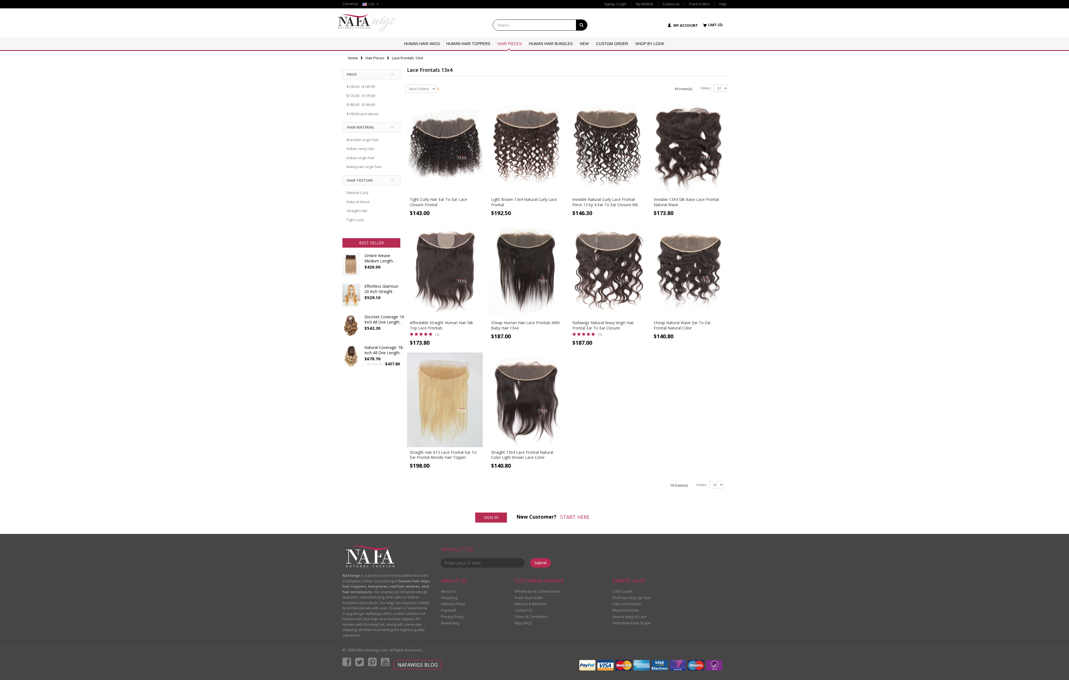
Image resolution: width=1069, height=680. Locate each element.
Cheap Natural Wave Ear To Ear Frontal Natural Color (682, 325)
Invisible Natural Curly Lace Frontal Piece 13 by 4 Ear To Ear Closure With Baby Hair (606, 205)
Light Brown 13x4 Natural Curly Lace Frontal (524, 202)
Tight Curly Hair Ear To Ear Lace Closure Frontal (438, 202)
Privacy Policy (452, 616)
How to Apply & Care (629, 616)
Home (353, 57)
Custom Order (612, 43)
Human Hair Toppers (468, 43)
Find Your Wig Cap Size (631, 597)
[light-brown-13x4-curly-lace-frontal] (526, 147)
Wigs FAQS (523, 622)
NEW (584, 43)
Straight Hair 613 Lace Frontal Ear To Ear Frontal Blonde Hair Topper (443, 455)
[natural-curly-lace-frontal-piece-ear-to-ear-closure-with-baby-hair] (607, 147)
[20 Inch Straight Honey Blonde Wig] (351, 298)
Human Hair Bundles (551, 43)
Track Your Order (528, 597)
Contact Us (523, 610)
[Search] (581, 25)
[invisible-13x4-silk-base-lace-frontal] (689, 147)
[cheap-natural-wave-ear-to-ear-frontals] (689, 270)
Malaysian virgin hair (364, 166)
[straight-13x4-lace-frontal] (526, 400)
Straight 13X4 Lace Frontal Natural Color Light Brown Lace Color (522, 455)
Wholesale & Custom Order (537, 591)
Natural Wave (358, 201)
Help (723, 4)
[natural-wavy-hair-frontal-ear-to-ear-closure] (607, 270)
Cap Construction (626, 603)
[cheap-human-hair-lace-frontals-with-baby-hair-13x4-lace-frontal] (526, 270)
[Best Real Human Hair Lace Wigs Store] (367, 22)
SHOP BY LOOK (649, 43)
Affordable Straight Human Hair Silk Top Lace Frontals (441, 325)
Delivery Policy (453, 603)
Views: (705, 88)
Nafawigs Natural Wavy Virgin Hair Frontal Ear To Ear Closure (603, 325)
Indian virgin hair (361, 157)
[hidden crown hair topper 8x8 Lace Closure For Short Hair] (351, 328)
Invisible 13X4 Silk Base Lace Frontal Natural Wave (686, 202)
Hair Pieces (509, 43)
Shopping (449, 597)
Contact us (671, 4)
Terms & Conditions (530, 616)
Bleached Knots (625, 610)
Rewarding (450, 622)
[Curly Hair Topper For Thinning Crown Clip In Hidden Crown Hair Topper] (351, 359)
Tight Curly (355, 219)
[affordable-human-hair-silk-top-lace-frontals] (445, 270)
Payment (448, 610)
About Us (448, 591)
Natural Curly (358, 192)
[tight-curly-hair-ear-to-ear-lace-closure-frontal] (445, 147)
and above (363, 113)
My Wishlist (644, 4)
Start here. (575, 517)
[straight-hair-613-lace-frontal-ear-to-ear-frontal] (445, 400)
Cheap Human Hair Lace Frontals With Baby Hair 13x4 (525, 325)
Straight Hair (357, 210)
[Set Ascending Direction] (438, 88)
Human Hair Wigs (422, 43)
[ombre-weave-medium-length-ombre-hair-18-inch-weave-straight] (351, 267)
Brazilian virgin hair (363, 139)
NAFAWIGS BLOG (418, 664)
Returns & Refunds (530, 603)
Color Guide (622, 591)
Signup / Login (615, 4)
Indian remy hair (360, 148)
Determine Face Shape (631, 622)
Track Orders (699, 4)
